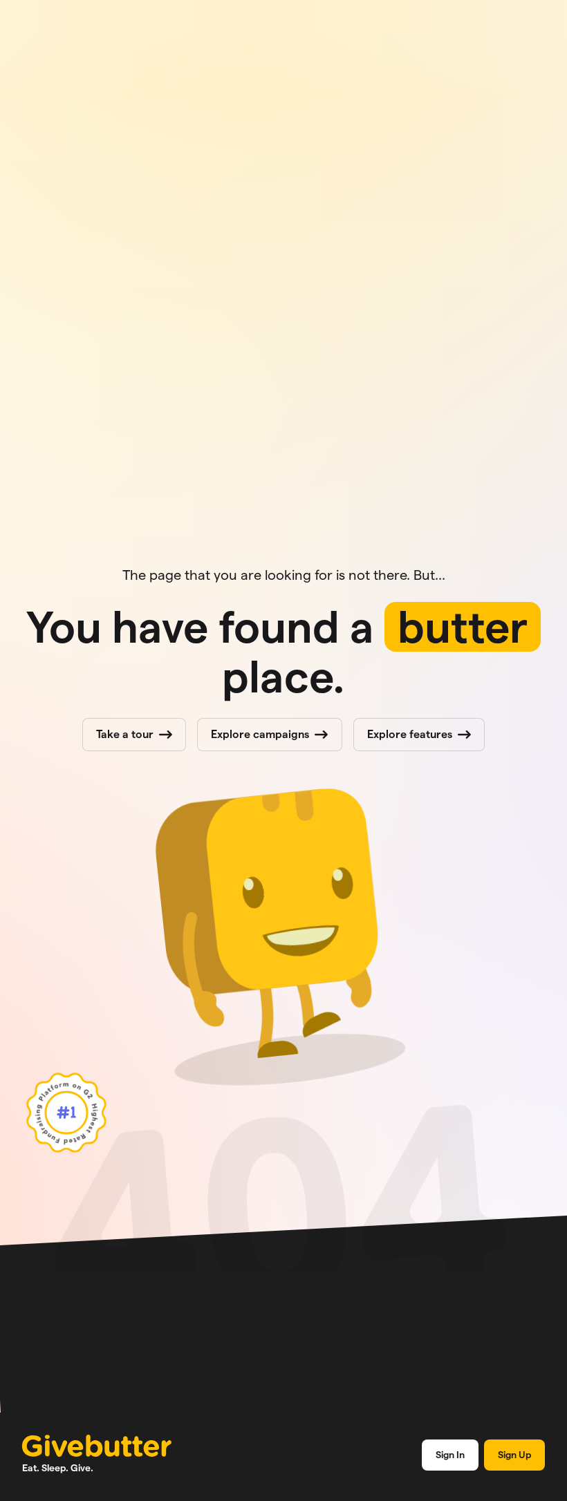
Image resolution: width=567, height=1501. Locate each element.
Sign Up (514, 1454)
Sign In (450, 1454)
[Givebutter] (96, 1446)
